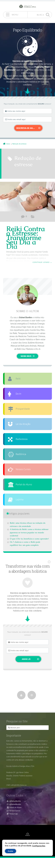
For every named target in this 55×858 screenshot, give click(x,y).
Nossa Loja (13, 814)
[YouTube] (21, 695)
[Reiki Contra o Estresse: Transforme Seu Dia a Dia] (27, 196)
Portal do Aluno (24, 484)
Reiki (32, 217)
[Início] (27, 834)
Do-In (18, 393)
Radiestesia (22, 439)
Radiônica (21, 454)
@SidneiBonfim (15, 801)
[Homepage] (27, 6)
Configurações (38, 846)
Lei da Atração (23, 424)
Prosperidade (23, 409)
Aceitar (10, 851)
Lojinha (19, 499)
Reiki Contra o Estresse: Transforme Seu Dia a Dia (25, 237)
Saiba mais (26, 356)
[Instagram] (32, 695)
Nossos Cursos (23, 469)
